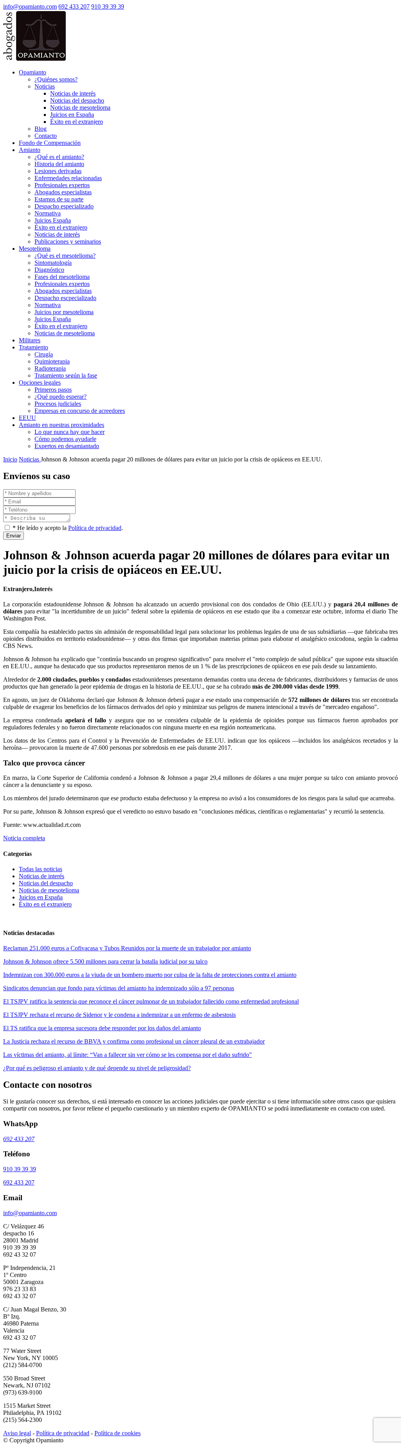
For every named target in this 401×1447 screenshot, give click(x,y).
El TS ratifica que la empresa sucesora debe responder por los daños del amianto (102, 1028)
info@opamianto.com (30, 6)
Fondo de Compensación (50, 142)
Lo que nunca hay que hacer (69, 432)
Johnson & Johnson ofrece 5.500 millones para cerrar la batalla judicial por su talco (105, 961)
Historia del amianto (59, 164)
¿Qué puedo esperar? (60, 396)
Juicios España (52, 220)
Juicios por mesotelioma (64, 312)
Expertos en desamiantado (66, 446)
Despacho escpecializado (65, 298)
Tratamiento (33, 347)
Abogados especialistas (63, 192)
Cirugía (43, 354)
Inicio (10, 459)
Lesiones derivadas (57, 171)
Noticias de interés (73, 93)
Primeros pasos (53, 389)
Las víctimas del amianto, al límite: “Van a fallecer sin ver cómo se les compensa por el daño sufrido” (127, 1054)
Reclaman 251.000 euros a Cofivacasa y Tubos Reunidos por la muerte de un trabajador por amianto (127, 948)
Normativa (47, 213)
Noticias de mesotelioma (80, 107)
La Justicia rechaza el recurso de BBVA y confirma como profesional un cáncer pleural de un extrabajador (134, 1041)
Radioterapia (50, 368)
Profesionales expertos (62, 185)
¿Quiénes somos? (56, 79)
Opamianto (32, 72)
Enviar (13, 536)
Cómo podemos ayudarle (65, 439)
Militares (29, 340)
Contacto (45, 135)
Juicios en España (72, 114)
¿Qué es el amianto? (59, 157)
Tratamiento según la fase (65, 375)
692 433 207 (74, 6)
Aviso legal (17, 1433)
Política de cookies (117, 1433)
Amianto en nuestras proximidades (61, 424)
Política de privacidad (94, 528)
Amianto (29, 150)
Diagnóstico (49, 269)
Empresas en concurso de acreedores (79, 410)
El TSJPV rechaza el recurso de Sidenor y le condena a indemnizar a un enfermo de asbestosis (119, 1014)
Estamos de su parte (58, 199)
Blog (40, 128)
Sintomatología (53, 262)
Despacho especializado (64, 206)
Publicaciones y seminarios (67, 241)
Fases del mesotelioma (62, 276)
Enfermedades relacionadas (68, 178)
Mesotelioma (35, 248)
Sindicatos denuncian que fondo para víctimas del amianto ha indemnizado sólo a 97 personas (118, 988)
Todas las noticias (40, 869)
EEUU (27, 417)
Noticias (44, 86)
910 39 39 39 (107, 6)
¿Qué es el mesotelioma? (65, 255)
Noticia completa (24, 838)
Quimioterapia (52, 361)
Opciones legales (40, 382)
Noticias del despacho (77, 100)
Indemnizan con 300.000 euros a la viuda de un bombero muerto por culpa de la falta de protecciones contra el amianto (149, 974)
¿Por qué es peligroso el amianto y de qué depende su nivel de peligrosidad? (97, 1068)
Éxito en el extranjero (76, 121)
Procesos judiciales (57, 403)
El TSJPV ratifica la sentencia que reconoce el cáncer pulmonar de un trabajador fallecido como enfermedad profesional (151, 1001)
